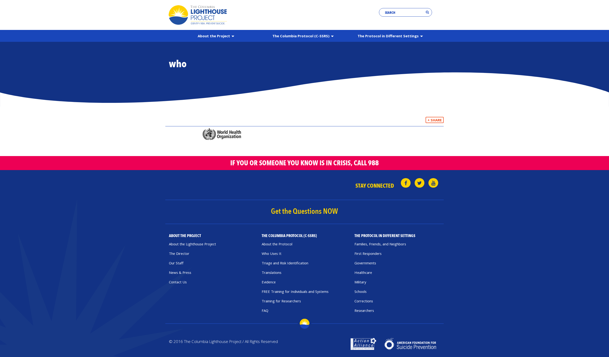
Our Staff (176, 263)
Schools (360, 291)
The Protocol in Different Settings (389, 35)
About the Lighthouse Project (192, 244)
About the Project (214, 35)
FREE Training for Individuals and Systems (295, 291)
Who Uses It (271, 253)
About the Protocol (277, 244)
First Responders (368, 253)
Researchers (364, 310)
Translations (271, 272)
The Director (179, 253)
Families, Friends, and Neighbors (380, 244)
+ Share (434, 120)
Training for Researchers (281, 301)
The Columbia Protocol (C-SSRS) (301, 35)
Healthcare (363, 272)
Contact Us (178, 282)
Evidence (269, 282)
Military (360, 282)
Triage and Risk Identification (285, 263)
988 (373, 163)
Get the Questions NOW (304, 211)
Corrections (363, 301)
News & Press (180, 272)
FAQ (265, 310)
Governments (365, 263)
